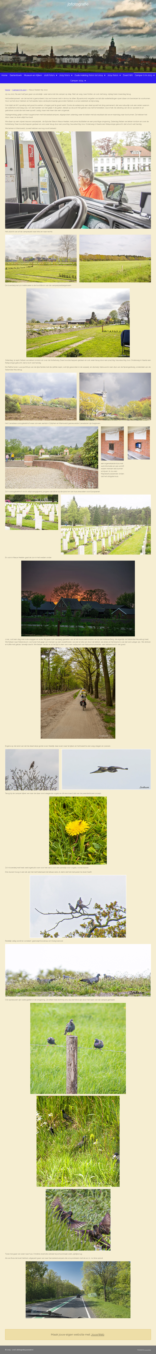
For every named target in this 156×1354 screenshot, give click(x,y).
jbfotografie (78, 4)
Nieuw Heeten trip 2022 (38, 90)
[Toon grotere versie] (78, 180)
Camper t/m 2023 (19, 90)
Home (7, 90)
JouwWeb (97, 1334)
